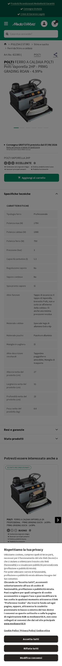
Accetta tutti (31, 639)
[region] (31, 604)
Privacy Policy (27, 630)
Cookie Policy (11, 630)
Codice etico (43, 630)
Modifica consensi (31, 657)
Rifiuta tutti (31, 648)
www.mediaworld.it (15, 623)
